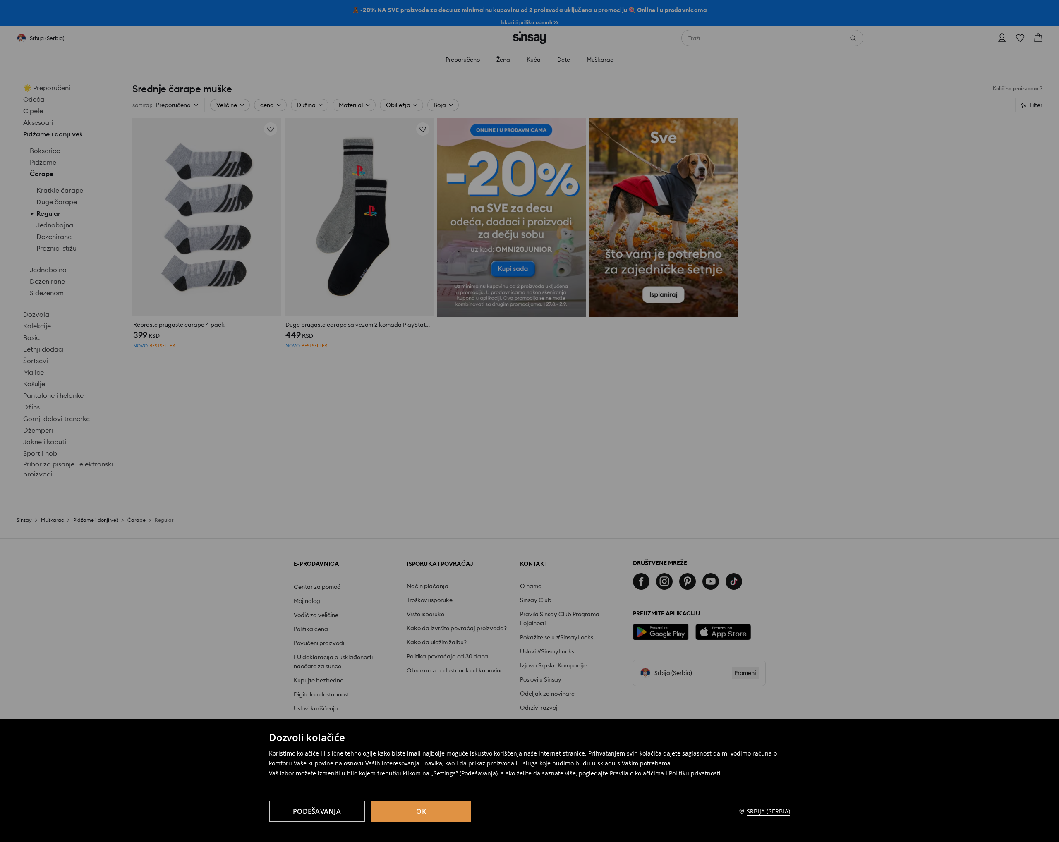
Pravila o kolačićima (637, 773)
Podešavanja (317, 811)
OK (421, 811)
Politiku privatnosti (695, 773)
